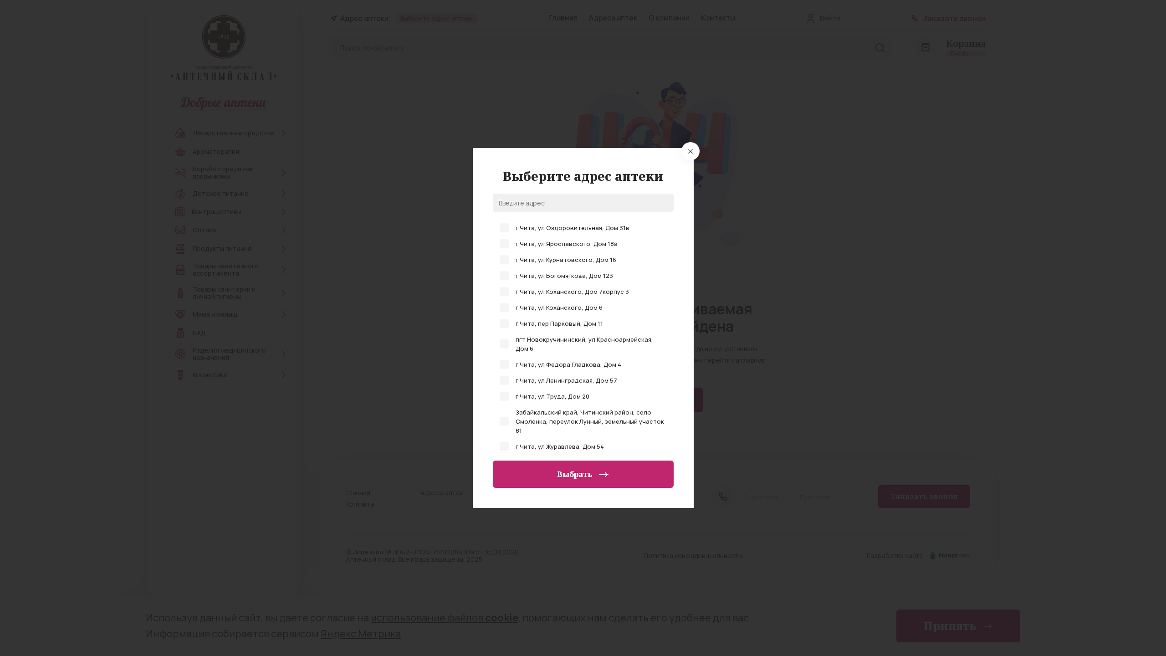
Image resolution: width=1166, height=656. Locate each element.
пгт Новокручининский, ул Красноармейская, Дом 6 (584, 344)
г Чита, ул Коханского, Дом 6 (559, 307)
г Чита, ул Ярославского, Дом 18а (567, 244)
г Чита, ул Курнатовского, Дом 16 (566, 260)
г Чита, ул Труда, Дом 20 (552, 396)
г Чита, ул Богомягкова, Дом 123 (564, 276)
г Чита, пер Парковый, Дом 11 (559, 323)
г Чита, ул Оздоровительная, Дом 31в (572, 228)
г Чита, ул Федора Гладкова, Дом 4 (568, 364)
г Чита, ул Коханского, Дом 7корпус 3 (572, 291)
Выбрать (574, 474)
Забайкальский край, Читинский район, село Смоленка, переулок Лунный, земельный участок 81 (590, 421)
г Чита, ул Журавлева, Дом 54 (560, 446)
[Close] (690, 151)
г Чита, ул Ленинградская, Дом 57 (566, 380)
